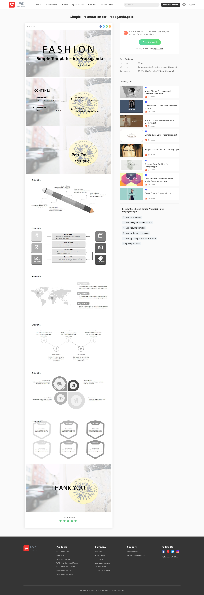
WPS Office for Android (65, 567)
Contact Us (99, 559)
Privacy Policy (100, 567)
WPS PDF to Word (63, 559)
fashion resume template (134, 228)
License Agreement (102, 563)
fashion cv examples (132, 217)
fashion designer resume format (137, 222)
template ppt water (131, 243)
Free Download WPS (170, 5)
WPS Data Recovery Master (67, 563)
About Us (98, 552)
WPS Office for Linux (64, 574)
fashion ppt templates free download (140, 238)
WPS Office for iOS (63, 570)
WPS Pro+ (60, 555)
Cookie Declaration (102, 570)
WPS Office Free (62, 552)
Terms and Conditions (136, 555)
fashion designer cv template (136, 233)
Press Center (100, 555)
